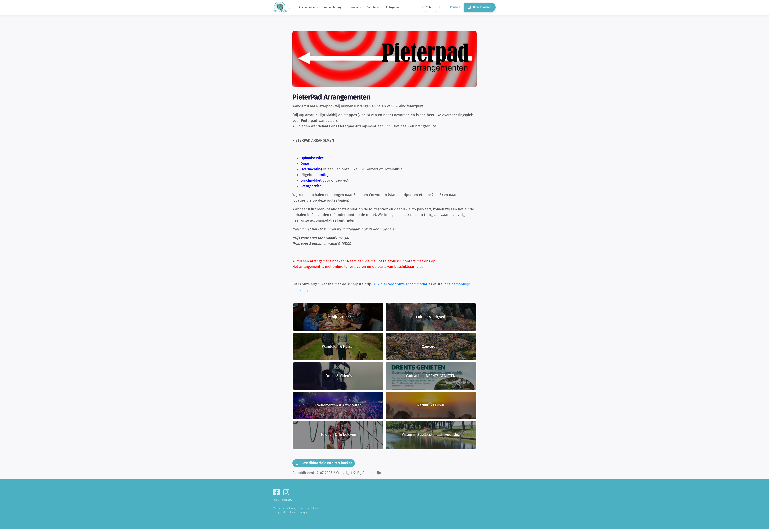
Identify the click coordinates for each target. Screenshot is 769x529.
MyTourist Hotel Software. (307, 508)
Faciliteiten (374, 7)
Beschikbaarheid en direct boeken (326, 463)
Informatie (354, 7)
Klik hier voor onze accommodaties (402, 284)
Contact (455, 7)
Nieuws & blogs (332, 7)
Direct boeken (481, 7)
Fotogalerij (393, 7)
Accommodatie (308, 7)
